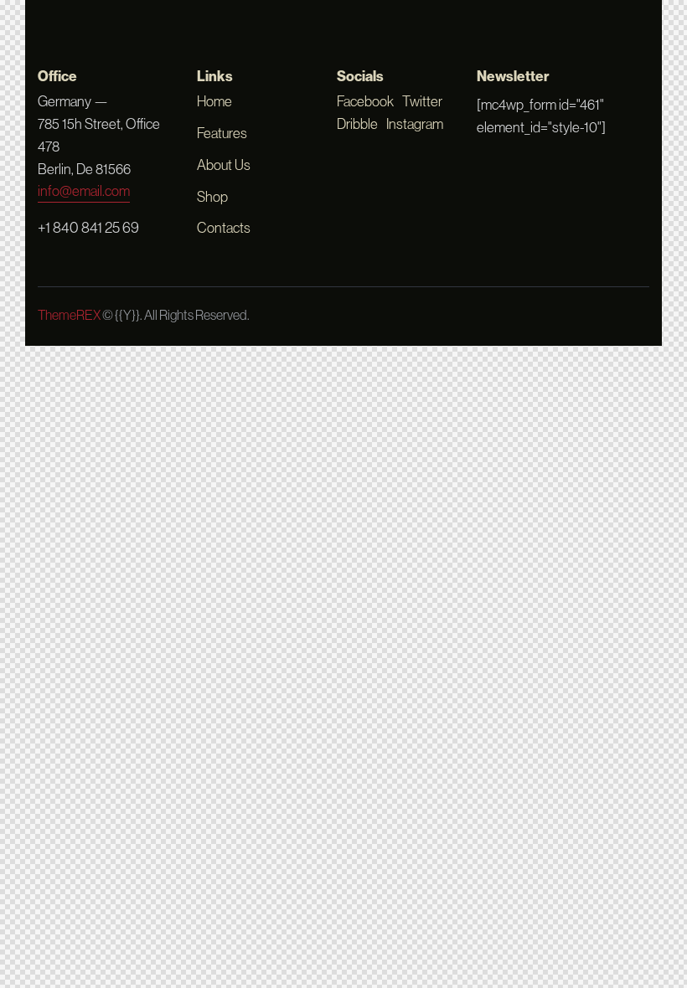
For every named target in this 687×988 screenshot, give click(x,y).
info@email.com (84, 191)
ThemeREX (69, 314)
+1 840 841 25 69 (88, 227)
